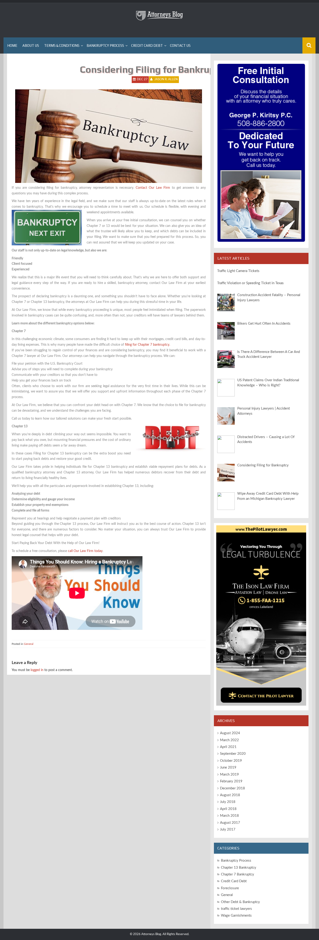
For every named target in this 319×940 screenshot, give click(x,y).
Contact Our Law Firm (153, 187)
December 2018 (232, 788)
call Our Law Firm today (85, 551)
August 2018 (230, 795)
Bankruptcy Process (105, 45)
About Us (30, 45)
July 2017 (227, 829)
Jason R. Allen (166, 79)
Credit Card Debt (147, 45)
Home (12, 45)
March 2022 (229, 740)
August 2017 (230, 822)
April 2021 (228, 747)
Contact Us (180, 45)
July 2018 (227, 802)
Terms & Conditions (61, 45)
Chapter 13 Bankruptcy (238, 867)
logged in (37, 670)
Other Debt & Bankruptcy (240, 902)
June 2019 (228, 767)
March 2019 (229, 774)
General (28, 643)
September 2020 (233, 753)
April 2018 (228, 809)
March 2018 (229, 815)
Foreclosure (230, 888)
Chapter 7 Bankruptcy (237, 874)
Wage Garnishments (236, 915)
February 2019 (231, 781)
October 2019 (231, 760)
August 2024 (230, 733)
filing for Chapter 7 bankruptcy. (147, 344)
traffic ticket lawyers (236, 909)
